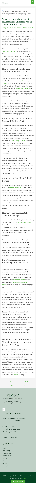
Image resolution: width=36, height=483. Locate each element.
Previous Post (12, 382)
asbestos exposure (19, 279)
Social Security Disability (17, 141)
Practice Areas (7, 456)
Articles (5, 458)
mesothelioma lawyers (9, 51)
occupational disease (24, 222)
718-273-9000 (13, 437)
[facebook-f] (4, 409)
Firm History (6, 450)
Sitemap (23, 478)
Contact (5, 463)
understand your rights (23, 88)
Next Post (24, 382)
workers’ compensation (16, 188)
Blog (4, 28)
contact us (16, 375)
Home (4, 448)
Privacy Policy (7, 466)
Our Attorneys (7, 453)
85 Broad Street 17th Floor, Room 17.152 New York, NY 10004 (11, 429)
